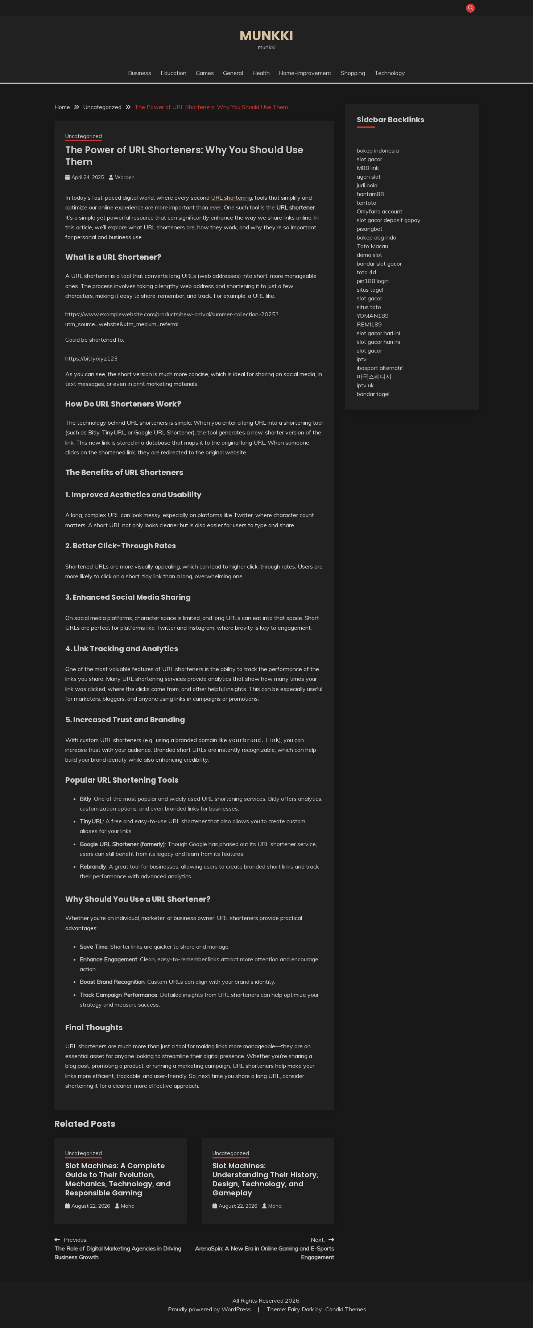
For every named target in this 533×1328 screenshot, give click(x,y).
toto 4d (366, 272)
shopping (353, 72)
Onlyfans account (379, 211)
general (233, 72)
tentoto (366, 202)
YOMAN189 (373, 315)
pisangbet (370, 228)
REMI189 (369, 324)
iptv (362, 359)
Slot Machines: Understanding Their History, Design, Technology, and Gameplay (265, 1179)
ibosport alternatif (380, 367)
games (205, 72)
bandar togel (373, 393)
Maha (128, 1206)
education (173, 72)
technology (390, 72)
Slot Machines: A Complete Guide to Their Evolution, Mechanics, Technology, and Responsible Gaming (118, 1179)
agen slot (369, 176)
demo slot (369, 254)
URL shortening (231, 197)
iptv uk (365, 385)
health (261, 72)
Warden (125, 177)
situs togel (370, 289)
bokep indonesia (378, 150)
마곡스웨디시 (374, 376)
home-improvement (305, 72)
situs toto (369, 307)
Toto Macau (372, 246)
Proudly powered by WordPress (210, 1309)
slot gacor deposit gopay (389, 220)
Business (139, 72)
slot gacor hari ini (378, 333)
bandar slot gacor (379, 263)
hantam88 (370, 193)
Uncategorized (83, 136)
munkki (266, 35)
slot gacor (369, 159)
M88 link (368, 167)
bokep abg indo (376, 237)
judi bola (367, 185)
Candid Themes (345, 1309)
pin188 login (373, 280)
